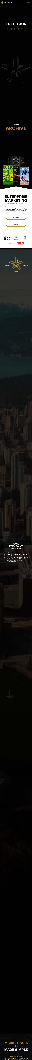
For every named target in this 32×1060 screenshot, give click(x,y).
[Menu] (28, 2)
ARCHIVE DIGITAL (9, 2)
